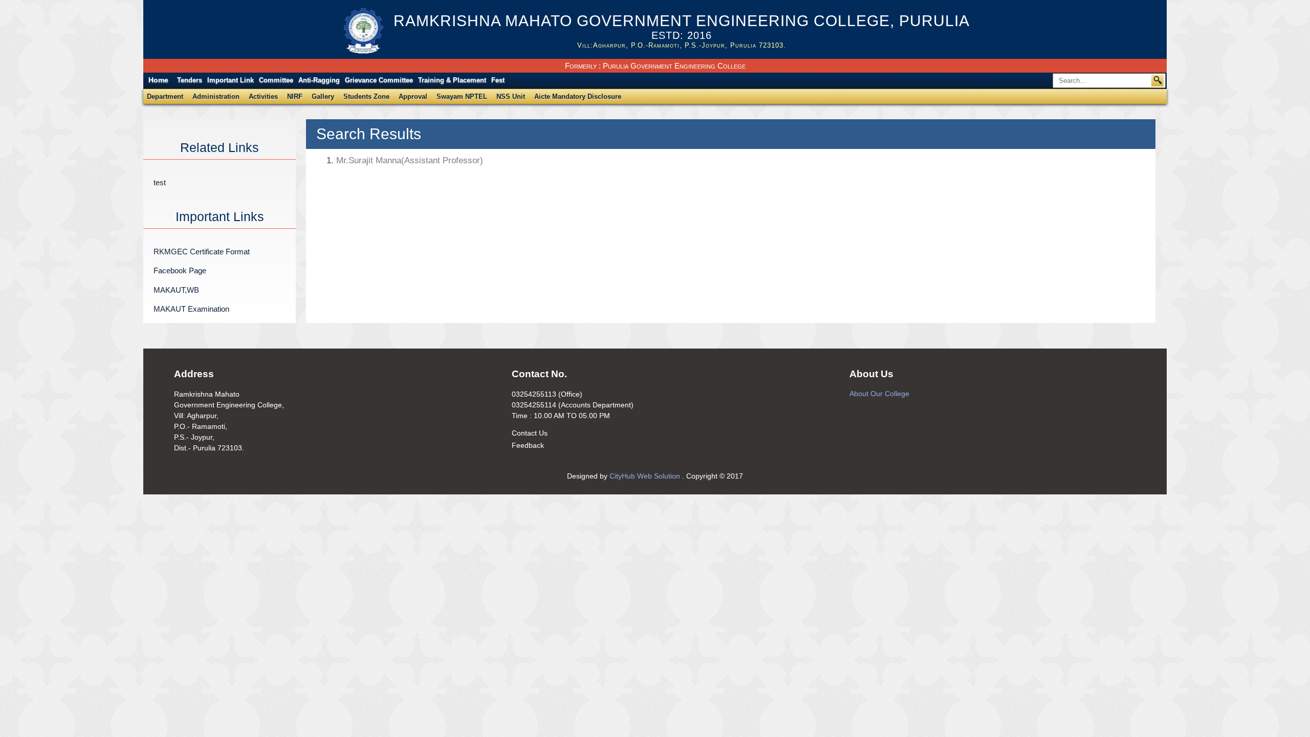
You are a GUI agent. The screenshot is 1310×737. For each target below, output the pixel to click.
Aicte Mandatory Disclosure (577, 96)
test (160, 182)
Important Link (230, 80)
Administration (215, 96)
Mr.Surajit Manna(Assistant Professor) (404, 160)
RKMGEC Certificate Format (202, 251)
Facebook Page (180, 270)
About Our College (879, 393)
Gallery (323, 96)
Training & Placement (452, 80)
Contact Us (530, 433)
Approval (413, 96)
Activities (263, 96)
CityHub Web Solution (645, 476)
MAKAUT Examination (191, 309)
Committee (276, 80)
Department (165, 96)
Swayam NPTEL (461, 96)
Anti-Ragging (319, 80)
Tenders (189, 80)
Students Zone (366, 96)
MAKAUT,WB (176, 290)
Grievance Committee (379, 80)
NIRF (294, 96)
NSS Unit (510, 96)
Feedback (528, 445)
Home (158, 80)
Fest (498, 80)
